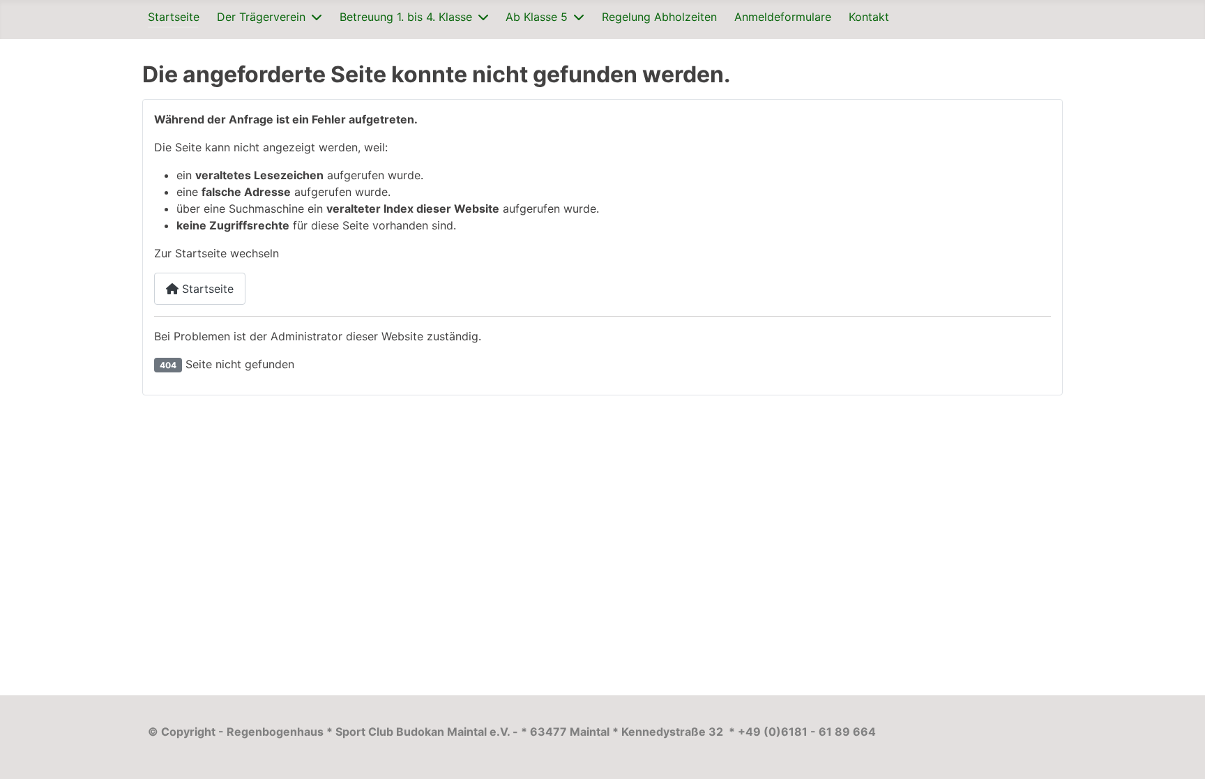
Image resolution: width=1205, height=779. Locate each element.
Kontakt (869, 17)
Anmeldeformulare (782, 17)
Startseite (173, 17)
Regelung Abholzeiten (659, 17)
